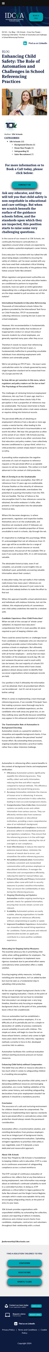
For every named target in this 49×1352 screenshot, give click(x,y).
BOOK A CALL (36, 16)
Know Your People (22, 147)
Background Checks (23, 144)
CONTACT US (24, 185)
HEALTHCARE (24, 1272)
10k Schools (14, 141)
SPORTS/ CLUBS (24, 1281)
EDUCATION (24, 1263)
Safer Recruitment (22, 154)
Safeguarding (20, 151)
